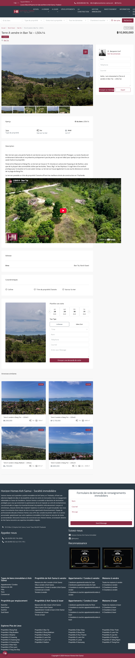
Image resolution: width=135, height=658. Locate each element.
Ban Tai (6, 40)
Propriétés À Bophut (8, 635)
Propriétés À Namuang (76, 642)
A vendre (45, 9)
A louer (55, 9)
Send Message (101, 523)
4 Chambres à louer (109, 612)
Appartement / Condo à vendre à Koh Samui (50, 587)
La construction (83, 10)
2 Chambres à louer (109, 607)
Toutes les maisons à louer (111, 605)
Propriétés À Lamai (75, 640)
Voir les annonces (113, 53)
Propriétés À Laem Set (76, 637)
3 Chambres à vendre (109, 587)
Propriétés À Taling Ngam (111, 640)
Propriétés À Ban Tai (42, 630)
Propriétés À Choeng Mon (10, 642)
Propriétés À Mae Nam (9, 645)
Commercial (5, 594)
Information (125, 9)
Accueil (36, 9)
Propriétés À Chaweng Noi (10, 640)
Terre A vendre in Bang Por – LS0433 (63, 463)
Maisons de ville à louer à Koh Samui (48, 605)
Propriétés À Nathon (42, 642)
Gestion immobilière (96, 10)
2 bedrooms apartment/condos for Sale (82, 585)
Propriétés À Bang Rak (9, 630)
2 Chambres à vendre (109, 585)
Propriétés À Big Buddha (9, 632)
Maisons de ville (6, 587)
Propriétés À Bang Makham (44, 632)
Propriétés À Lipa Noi (109, 635)
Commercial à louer (42, 612)
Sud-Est (4, 610)
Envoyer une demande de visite (69, 360)
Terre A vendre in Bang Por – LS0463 (15, 417)
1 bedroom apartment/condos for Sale (81, 582)
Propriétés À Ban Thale (110, 630)
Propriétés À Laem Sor (110, 632)
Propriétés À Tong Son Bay (10, 649)
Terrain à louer (40, 615)
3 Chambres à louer (109, 610)
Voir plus (116, 20)
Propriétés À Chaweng (9, 637)
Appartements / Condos (9, 584)
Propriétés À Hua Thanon (77, 635)
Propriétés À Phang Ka (110, 637)
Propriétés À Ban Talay (76, 630)
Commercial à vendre (42, 590)
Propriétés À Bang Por (43, 635)
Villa (2, 589)
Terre (7, 130)
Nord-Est (4, 605)
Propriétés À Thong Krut (110, 642)
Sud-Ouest (4, 612)
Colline (10, 289)
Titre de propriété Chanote (46, 289)
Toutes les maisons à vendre (112, 582)
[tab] (85, 52)
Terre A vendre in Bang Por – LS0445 (63, 417)
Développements (68, 9)
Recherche (128, 20)
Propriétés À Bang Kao (76, 632)
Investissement (110, 9)
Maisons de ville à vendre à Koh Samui (48, 582)
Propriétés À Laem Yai (43, 640)
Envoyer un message (106, 89)
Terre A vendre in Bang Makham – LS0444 (17, 463)
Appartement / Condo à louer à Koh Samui (49, 610)
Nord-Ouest (5, 607)
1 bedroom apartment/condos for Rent (81, 605)
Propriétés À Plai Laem (9, 647)
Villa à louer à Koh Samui (44, 607)
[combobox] (33, 20)
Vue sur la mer (70, 289)
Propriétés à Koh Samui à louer (49, 600)
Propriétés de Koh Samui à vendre (50, 578)
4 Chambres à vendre (109, 590)
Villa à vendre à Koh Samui (44, 585)
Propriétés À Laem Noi (43, 637)
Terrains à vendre (41, 592)
